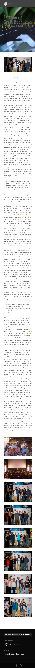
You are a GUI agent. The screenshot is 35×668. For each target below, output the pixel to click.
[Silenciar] (24, 635)
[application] (18, 634)
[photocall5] (18, 594)
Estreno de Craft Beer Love (11, 653)
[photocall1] (18, 502)
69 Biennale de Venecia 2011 (11, 652)
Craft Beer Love (8, 645)
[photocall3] (18, 548)
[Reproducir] (6, 635)
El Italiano (7, 643)
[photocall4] (18, 571)
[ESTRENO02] (18, 479)
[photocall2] (18, 525)
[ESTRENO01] (18, 456)
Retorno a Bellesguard (10, 655)
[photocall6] (18, 617)
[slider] (15, 634)
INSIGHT (6, 642)
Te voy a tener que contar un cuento (13, 644)
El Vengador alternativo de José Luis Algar (14, 654)
